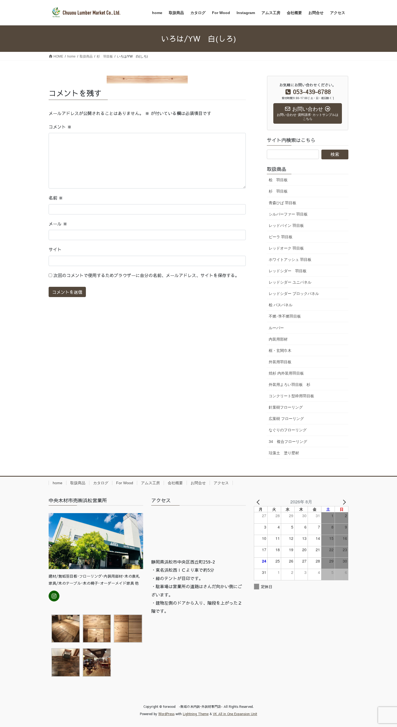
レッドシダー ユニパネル (290, 282)
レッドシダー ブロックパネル (294, 293)
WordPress (166, 714)
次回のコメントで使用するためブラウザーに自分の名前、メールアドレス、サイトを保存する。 (146, 275)
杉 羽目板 (278, 191)
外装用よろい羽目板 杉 (289, 384)
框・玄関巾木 (280, 350)
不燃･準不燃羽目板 (285, 316)
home (57, 483)
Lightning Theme (195, 714)
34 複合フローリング (288, 441)
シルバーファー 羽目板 (288, 214)
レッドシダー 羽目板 (288, 271)
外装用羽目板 (280, 362)
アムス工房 (150, 483)
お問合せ (198, 483)
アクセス (221, 483)
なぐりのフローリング (288, 430)
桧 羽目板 (278, 180)
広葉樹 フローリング (286, 418)
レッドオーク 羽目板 (286, 248)
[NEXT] (343, 502)
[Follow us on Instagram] (54, 596)
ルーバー (276, 328)
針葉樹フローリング (286, 407)
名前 (56, 198)
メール (58, 224)
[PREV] (259, 502)
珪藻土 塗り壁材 (284, 453)
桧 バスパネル (280, 305)
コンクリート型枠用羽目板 (291, 396)
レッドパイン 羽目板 (286, 225)
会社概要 (175, 483)
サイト (55, 249)
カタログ (100, 483)
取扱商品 (77, 483)
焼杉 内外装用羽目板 (286, 373)
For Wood (124, 483)
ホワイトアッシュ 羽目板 (290, 259)
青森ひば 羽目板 (282, 203)
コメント (60, 127)
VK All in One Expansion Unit (235, 714)
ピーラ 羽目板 (280, 237)
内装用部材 (278, 339)
